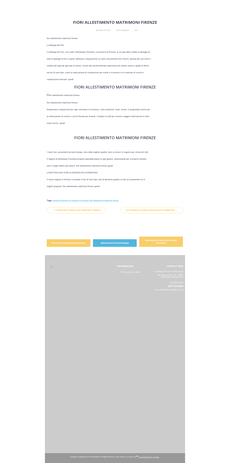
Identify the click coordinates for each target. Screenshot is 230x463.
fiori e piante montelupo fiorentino (69, 243)
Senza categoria (122, 30)
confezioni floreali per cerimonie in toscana (70, 201)
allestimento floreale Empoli (115, 243)
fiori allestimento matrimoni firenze (104, 201)
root (135, 30)
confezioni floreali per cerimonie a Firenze (76, 210)
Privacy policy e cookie (130, 272)
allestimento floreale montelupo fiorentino (152, 210)
